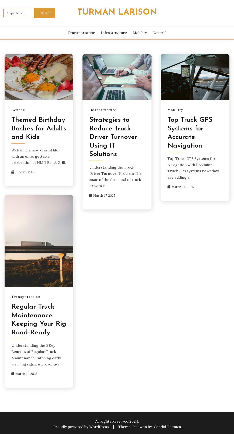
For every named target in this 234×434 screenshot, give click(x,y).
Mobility (140, 32)
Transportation (81, 32)
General (159, 32)
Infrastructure (114, 32)
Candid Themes (167, 426)
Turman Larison (117, 12)
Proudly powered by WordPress (81, 426)
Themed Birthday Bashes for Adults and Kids (38, 128)
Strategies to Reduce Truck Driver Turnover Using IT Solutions (113, 137)
